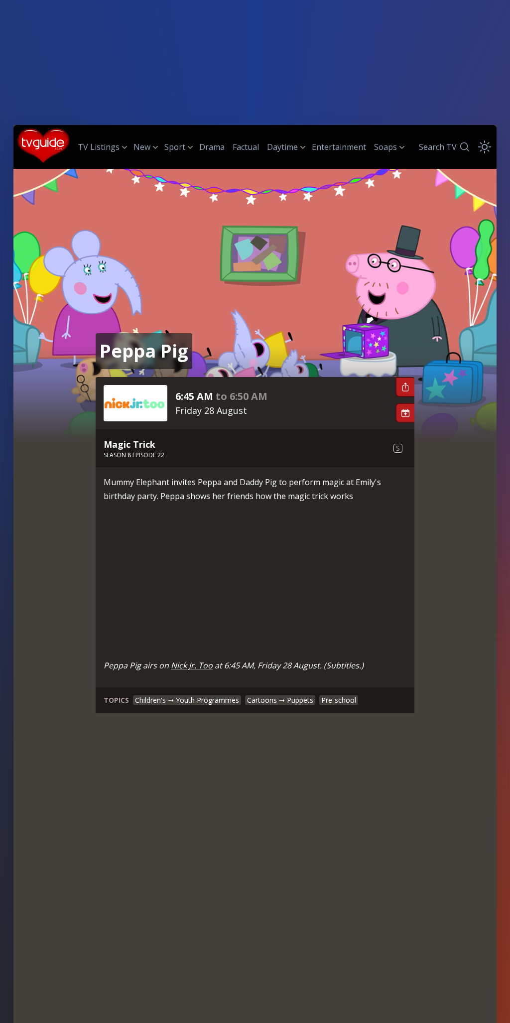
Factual (246, 146)
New (141, 146)
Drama (212, 146)
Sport (174, 146)
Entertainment (339, 146)
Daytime (282, 146)
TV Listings (99, 146)
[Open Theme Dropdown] (485, 147)
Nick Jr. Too (192, 665)
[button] (404, 387)
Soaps (385, 146)
